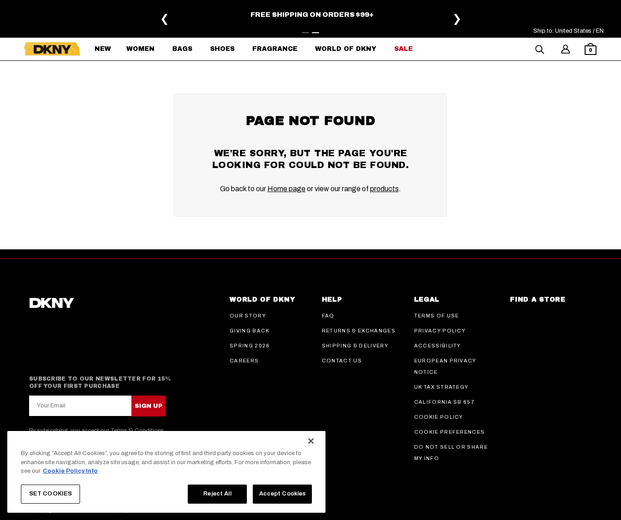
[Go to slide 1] (305, 32)
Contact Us (342, 360)
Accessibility (437, 345)
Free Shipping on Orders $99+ (312, 14)
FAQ (328, 315)
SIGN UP (148, 406)
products (384, 189)
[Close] (311, 441)
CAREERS (244, 360)
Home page (286, 189)
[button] (590, 50)
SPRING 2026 (250, 345)
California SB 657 (444, 402)
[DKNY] (52, 49)
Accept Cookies (282, 493)
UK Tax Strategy (441, 387)
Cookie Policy (438, 417)
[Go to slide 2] (315, 32)
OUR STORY (248, 315)
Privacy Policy (440, 330)
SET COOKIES (50, 493)
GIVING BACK (250, 330)
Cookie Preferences (449, 432)
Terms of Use (436, 315)
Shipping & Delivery (355, 345)
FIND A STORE (537, 299)
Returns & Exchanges (359, 330)
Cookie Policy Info (70, 471)
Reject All (217, 493)
